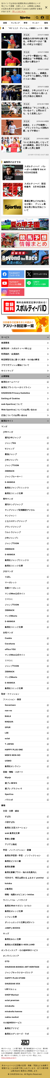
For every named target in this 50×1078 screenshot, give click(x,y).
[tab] (26, 22)
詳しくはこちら (19, 11)
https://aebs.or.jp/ (9, 1058)
